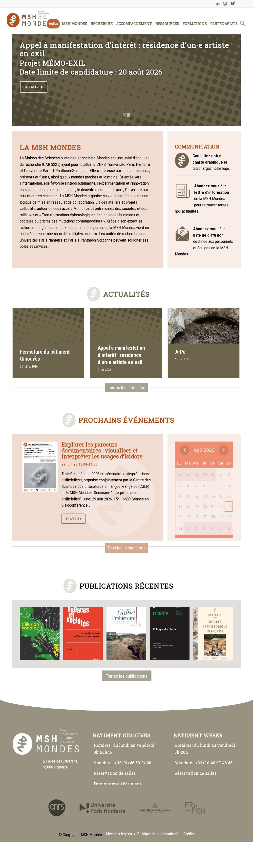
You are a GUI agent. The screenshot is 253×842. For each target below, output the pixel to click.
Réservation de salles (115, 773)
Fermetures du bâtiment (117, 783)
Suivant (229, 80)
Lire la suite (33, 87)
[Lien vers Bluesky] (232, 3)
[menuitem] (53, 18)
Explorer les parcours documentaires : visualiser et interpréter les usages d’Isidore (102, 450)
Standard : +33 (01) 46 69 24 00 (122, 762)
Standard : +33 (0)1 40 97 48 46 (203, 762)
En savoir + (73, 518)
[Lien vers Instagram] (225, 3)
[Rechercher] (242, 18)
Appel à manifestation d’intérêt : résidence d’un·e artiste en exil (124, 49)
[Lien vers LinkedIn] (217, 3)
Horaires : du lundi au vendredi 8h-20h (204, 749)
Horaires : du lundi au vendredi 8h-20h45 (124, 749)
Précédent (23, 80)
